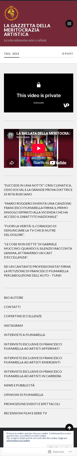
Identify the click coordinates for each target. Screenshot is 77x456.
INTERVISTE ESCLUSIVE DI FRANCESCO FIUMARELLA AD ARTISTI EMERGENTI (33, 360)
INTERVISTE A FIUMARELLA (24, 334)
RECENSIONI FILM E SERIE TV (25, 413)
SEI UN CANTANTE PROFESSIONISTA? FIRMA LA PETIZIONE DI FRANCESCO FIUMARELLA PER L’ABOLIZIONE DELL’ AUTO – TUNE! (37, 271)
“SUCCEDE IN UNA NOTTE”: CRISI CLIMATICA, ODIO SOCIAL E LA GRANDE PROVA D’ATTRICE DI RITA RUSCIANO (38, 189)
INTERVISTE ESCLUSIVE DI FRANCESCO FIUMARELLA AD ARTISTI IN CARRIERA (33, 374)
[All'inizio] (69, 428)
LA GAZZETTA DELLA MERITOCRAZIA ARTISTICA (27, 30)
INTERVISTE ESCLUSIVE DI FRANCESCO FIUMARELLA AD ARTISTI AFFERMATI (33, 346)
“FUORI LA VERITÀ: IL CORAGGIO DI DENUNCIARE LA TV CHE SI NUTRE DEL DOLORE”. (30, 230)
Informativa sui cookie (18, 440)
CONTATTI (12, 307)
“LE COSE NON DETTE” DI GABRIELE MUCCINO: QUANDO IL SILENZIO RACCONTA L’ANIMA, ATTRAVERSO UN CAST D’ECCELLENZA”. (38, 250)
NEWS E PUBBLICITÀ (19, 385)
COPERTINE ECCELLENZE (23, 316)
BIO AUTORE (13, 297)
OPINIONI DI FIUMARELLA (23, 394)
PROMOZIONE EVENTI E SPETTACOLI (32, 404)
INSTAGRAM (13, 325)
